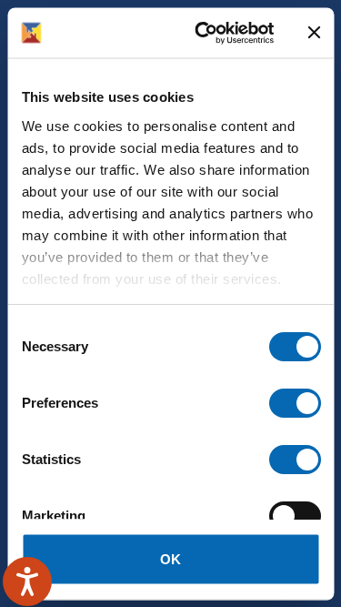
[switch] (294, 403)
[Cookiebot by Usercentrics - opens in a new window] (203, 33)
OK (170, 558)
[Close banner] (313, 32)
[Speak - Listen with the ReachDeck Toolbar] (27, 581)
